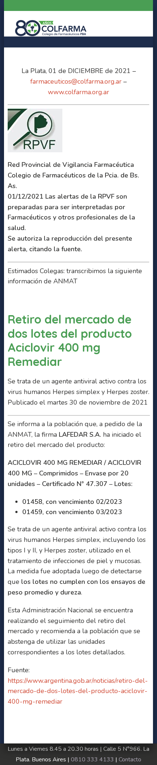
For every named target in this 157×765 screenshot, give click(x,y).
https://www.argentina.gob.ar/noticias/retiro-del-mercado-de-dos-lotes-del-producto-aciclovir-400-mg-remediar (78, 691)
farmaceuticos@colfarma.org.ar (76, 81)
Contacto (130, 760)
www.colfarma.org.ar (78, 92)
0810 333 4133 (92, 760)
